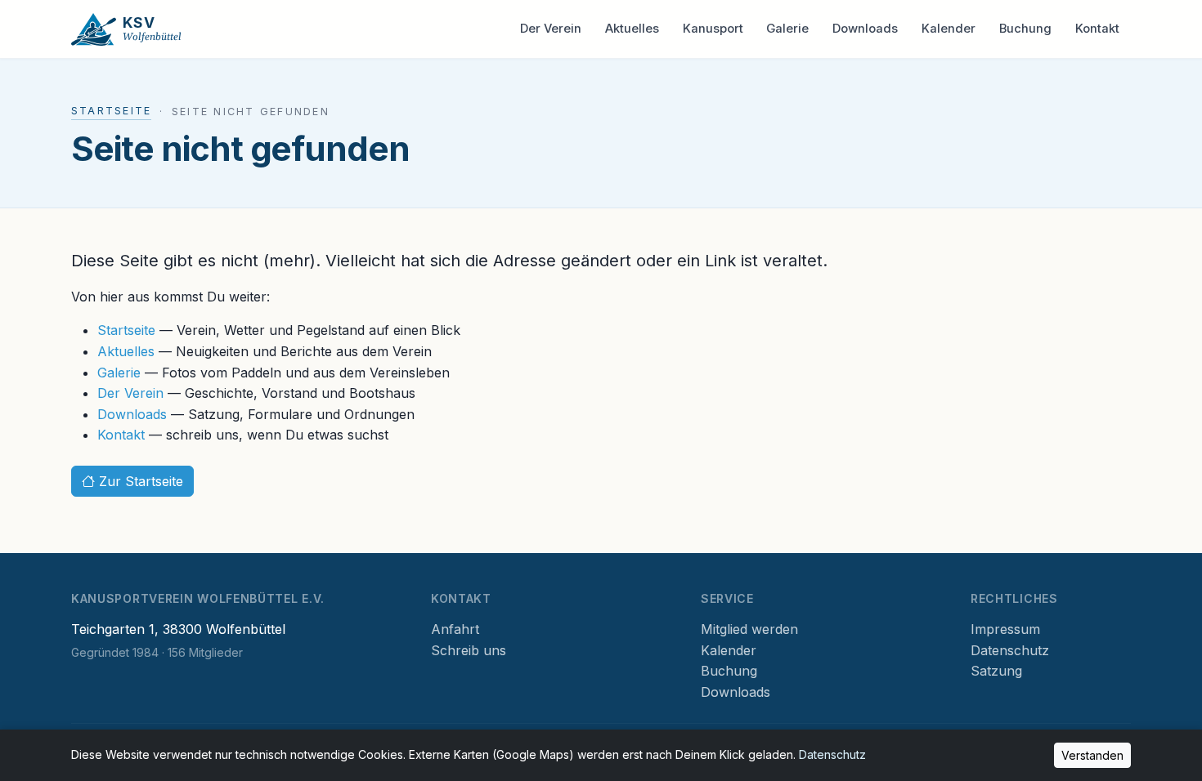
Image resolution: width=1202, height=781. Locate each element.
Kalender (949, 28)
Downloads (865, 28)
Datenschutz (1010, 650)
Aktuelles (632, 28)
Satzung (996, 671)
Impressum (1005, 629)
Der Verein (550, 28)
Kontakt (1097, 28)
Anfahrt (455, 629)
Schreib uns (468, 650)
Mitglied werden (749, 629)
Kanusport (713, 28)
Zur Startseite (139, 481)
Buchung (1025, 28)
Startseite (111, 111)
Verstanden (1092, 755)
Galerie (787, 28)
